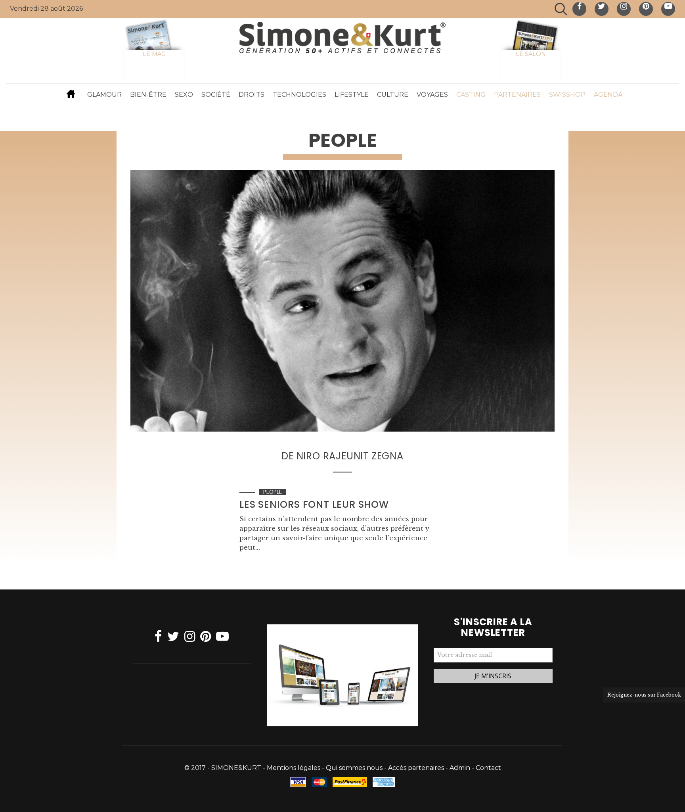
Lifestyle (352, 94)
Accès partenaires (416, 768)
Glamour (104, 94)
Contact (488, 768)
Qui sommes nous (354, 768)
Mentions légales (293, 768)
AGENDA (608, 94)
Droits (251, 94)
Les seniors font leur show (314, 504)
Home (71, 94)
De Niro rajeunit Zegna (342, 456)
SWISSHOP (567, 94)
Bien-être (148, 94)
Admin (460, 768)
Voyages (432, 94)
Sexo (184, 94)
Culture (392, 94)
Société (215, 94)
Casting (471, 94)
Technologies (299, 94)
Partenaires (517, 94)
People (272, 492)
